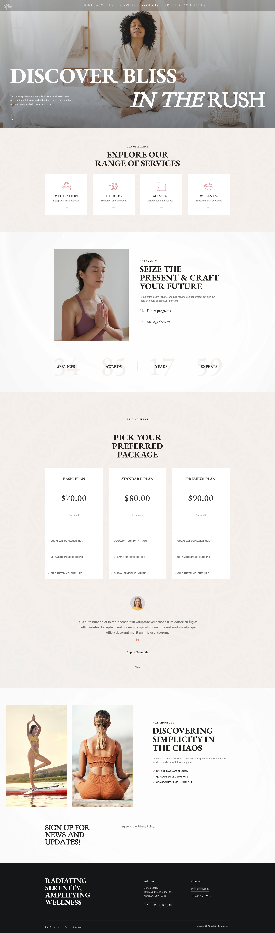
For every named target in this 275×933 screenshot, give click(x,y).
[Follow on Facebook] (147, 905)
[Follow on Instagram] (170, 905)
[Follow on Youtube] (162, 905)
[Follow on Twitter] (155, 905)
